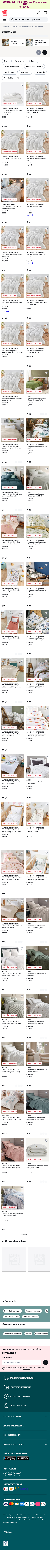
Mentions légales (8, 1515)
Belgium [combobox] (9, 1532)
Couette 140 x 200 (11, 1316)
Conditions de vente (39, 1515)
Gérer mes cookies (37, 1517)
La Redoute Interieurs (12, 1334)
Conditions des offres (23, 1515)
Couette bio (39, 27)
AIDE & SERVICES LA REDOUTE (13, 1426)
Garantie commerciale (14, 1520)
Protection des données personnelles (18, 1517)
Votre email (7, 1357)
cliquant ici (26, 1369)
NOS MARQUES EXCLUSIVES (12, 1435)
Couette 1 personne (33, 1311)
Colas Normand (41, 1334)
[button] (45, 12)
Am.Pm (28, 1334)
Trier (6, 61)
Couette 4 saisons (30, 1316)
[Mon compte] (39, 12)
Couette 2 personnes (12, 1311)
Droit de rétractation (30, 1520)
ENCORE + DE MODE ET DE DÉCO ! (14, 1444)
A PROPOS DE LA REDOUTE (12, 1416)
